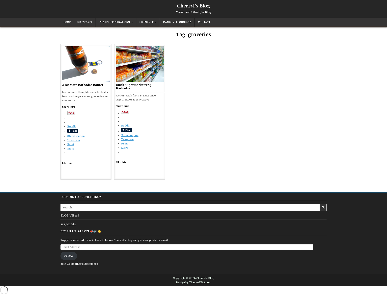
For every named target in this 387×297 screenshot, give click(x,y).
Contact (204, 22)
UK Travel (85, 22)
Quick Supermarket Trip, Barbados (134, 86)
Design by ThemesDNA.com (193, 283)
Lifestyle (146, 22)
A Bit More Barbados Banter (82, 85)
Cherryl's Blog (193, 5)
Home (67, 22)
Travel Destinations (114, 22)
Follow (68, 256)
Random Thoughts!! (177, 22)
